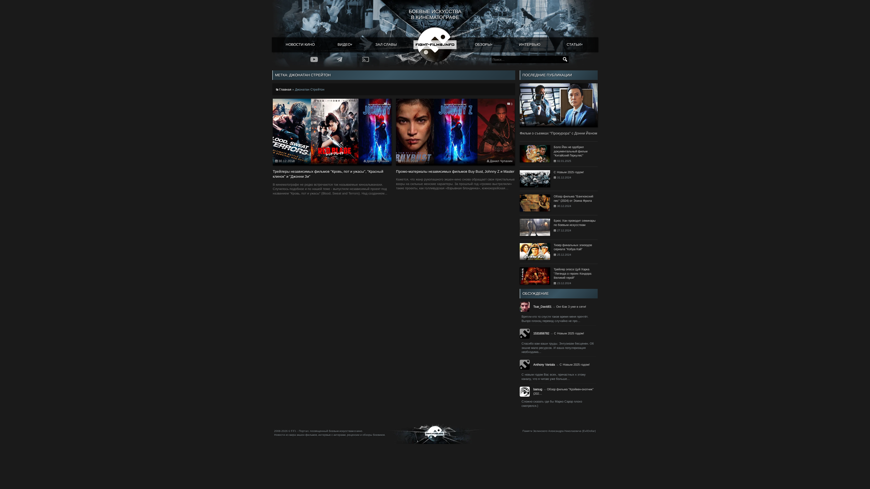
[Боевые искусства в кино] (435, 44)
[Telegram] (340, 59)
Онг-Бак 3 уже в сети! (571, 306)
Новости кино (300, 44)
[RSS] (365, 59)
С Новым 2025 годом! (569, 333)
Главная (285, 89)
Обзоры (483, 44)
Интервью (529, 44)
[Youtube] (314, 59)
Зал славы (386, 44)
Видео (344, 44)
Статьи (574, 44)
